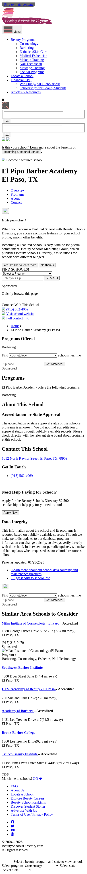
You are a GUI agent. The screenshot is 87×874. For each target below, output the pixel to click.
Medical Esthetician (33, 56)
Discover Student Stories (28, 806)
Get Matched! (54, 364)
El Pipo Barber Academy (39, 171)
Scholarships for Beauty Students (43, 88)
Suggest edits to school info (30, 578)
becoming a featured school (21, 151)
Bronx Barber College (18, 732)
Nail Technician (31, 64)
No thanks (47, 265)
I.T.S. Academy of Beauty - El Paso (29, 689)
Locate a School (22, 76)
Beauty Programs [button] (23, 40)
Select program (12, 865)
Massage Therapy (32, 68)
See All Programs (32, 72)
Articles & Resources (26, 92)
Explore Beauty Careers (27, 798)
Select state (67, 865)
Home (15, 326)
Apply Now (10, 512)
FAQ (14, 786)
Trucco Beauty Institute (20, 754)
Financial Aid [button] (20, 80)
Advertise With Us (24, 810)
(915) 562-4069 (17, 309)
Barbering (27, 48)
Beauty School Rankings (28, 802)
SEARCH (52, 278)
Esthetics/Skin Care (33, 52)
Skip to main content (18, 4)
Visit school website (20, 314)
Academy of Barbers (18, 711)
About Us (18, 790)
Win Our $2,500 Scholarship (40, 84)
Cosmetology (29, 44)
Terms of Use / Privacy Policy (32, 814)
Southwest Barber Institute (22, 667)
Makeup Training (32, 60)
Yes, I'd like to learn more (20, 265)
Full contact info (17, 318)
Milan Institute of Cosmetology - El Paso (31, 623)
